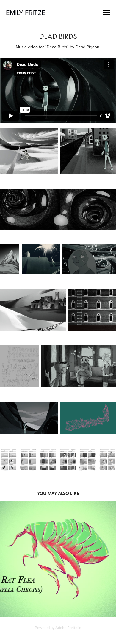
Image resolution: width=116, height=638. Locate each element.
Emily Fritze (26, 12)
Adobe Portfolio (68, 627)
